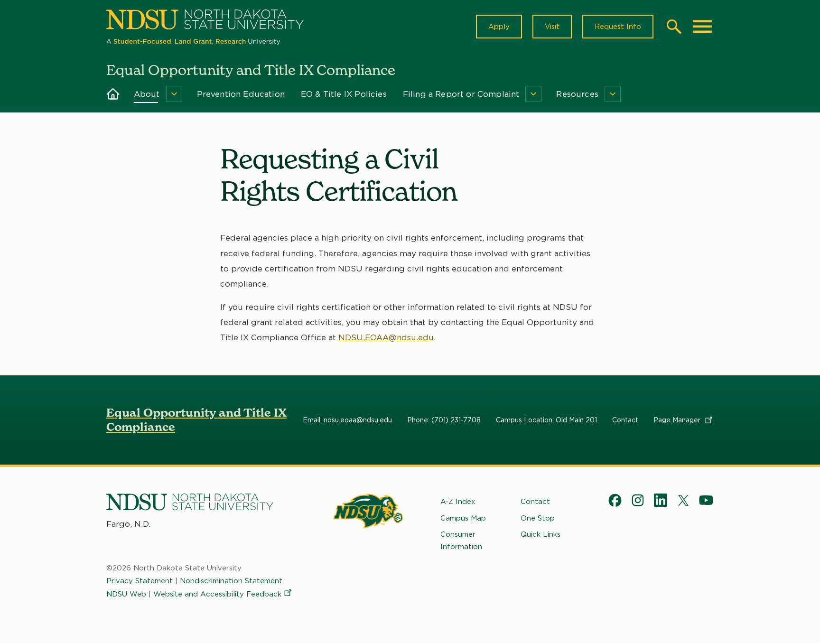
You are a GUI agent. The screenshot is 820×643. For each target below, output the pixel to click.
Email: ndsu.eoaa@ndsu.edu (347, 420)
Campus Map (463, 518)
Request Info (618, 26)
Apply (499, 26)
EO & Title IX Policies (344, 94)
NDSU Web (126, 594)
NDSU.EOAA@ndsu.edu (386, 337)
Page (677, 420)
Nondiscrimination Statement (231, 581)
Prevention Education (241, 94)
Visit (552, 26)
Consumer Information (461, 540)
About (147, 94)
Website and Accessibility (217, 594)
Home (113, 94)
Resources (577, 94)
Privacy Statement (139, 581)
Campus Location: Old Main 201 (546, 420)
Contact (625, 420)
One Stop (538, 518)
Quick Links (540, 534)
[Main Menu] (702, 26)
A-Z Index (457, 501)
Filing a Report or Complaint (461, 94)
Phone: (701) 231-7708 (444, 420)
